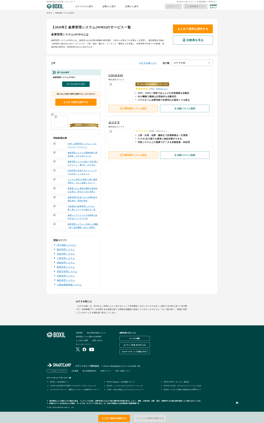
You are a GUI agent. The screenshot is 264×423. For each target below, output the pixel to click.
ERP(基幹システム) (66, 245)
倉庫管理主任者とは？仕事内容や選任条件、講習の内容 (82, 199)
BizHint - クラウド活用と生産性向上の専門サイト (182, 389)
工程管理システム (66, 258)
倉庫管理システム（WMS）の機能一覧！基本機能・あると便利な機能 (83, 226)
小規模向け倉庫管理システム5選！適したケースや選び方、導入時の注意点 (82, 208)
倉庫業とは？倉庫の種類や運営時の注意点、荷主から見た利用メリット (82, 190)
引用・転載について (123, 371)
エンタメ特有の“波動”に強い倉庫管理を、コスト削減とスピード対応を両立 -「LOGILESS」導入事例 (82, 181)
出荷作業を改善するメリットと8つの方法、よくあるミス (82, 172)
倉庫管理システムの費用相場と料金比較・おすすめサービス (82, 154)
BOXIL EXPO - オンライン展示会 (176, 382)
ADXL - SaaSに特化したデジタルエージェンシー (125, 389)
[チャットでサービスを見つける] (249, 406)
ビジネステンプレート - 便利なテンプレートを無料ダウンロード (74, 389)
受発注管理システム (67, 271)
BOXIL (49, 13)
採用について (106, 371)
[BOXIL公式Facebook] (84, 350)
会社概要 (75, 371)
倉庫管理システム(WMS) (64, 13)
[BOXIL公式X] (78, 349)
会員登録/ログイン (213, 6)
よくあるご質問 (82, 340)
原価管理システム (66, 263)
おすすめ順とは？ (148, 63)
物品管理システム (66, 280)
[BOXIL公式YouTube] (91, 350)
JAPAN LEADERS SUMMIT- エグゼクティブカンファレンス (73, 386)
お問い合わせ (97, 340)
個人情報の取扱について (96, 333)
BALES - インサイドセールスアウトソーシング (125, 386)
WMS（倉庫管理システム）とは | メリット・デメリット (82, 145)
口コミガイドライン (83, 344)
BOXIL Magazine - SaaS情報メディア (121, 382)
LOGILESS (115, 75)
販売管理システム (66, 249)
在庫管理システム (66, 276)
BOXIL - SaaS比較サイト (59, 382)
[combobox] (192, 63)
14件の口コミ (162, 89)
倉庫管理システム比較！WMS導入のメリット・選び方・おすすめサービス (83, 164)
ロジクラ (114, 122)
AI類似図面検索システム (69, 285)
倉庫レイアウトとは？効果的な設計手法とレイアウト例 (82, 217)
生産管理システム (66, 254)
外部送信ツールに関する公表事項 (88, 336)
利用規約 (79, 333)
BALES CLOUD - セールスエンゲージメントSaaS (182, 386)
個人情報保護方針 (89, 371)
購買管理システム (66, 267)
